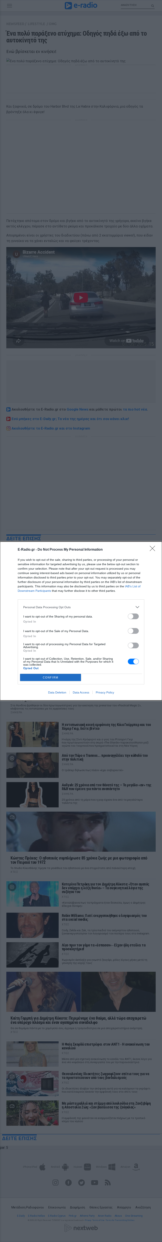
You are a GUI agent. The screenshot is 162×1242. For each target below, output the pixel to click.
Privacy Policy (105, 692)
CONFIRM (50, 677)
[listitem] (81, 607)
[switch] (133, 616)
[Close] (154, 550)
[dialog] (81, 621)
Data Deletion (57, 692)
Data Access (81, 692)
